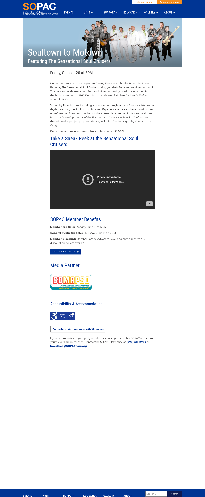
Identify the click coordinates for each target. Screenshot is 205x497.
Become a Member (169, 2)
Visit (87, 12)
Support (109, 12)
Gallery (150, 12)
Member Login (144, 2)
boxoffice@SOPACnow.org (68, 346)
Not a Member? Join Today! (65, 251)
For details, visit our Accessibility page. (78, 329)
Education (130, 12)
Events (69, 12)
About (168, 12)
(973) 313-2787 (136, 342)
